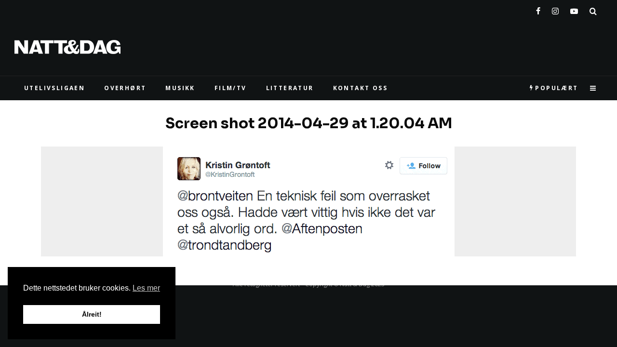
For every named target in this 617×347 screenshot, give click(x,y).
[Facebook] (538, 9)
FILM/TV (231, 88)
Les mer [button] (146, 288)
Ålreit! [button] (92, 314)
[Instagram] (555, 9)
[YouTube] (574, 9)
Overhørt (125, 88)
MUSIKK (180, 88)
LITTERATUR (290, 88)
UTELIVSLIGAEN (54, 88)
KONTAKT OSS (360, 88)
